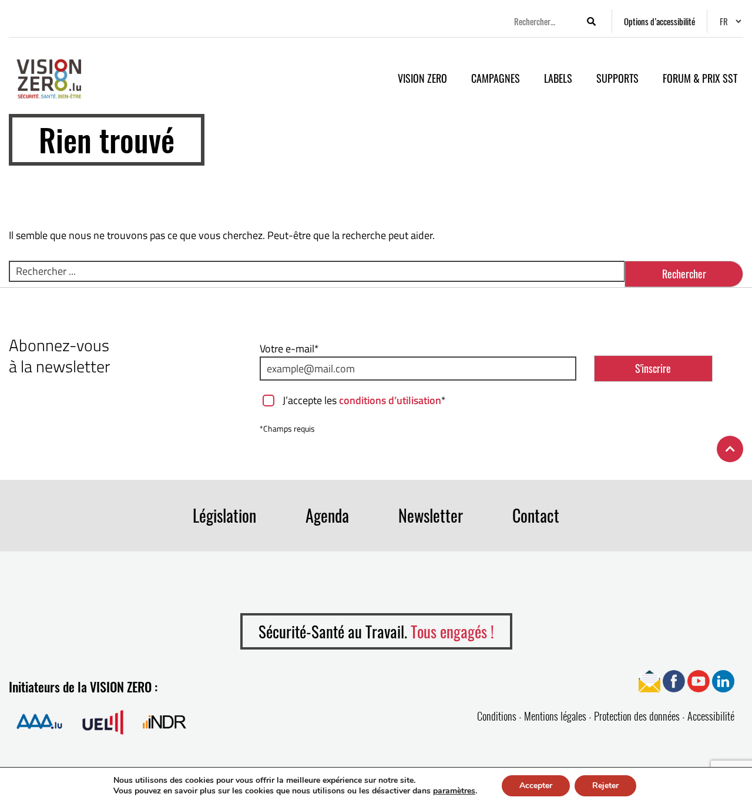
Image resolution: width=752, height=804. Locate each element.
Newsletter (430, 515)
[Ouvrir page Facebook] (674, 680)
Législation (224, 515)
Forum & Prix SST (700, 78)
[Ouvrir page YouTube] (698, 680)
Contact (535, 515)
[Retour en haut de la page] (730, 449)
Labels (558, 78)
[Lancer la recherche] (591, 21)
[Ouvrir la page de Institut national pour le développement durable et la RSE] (164, 721)
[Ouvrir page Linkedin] (723, 680)
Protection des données (637, 716)
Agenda (327, 515)
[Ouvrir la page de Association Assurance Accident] (39, 721)
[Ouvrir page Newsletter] (649, 680)
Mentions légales (555, 716)
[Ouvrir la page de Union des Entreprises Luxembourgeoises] (102, 721)
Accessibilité (710, 716)
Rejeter (605, 785)
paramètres (454, 791)
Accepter (535, 785)
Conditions (496, 716)
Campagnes (495, 78)
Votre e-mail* (289, 348)
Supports (617, 78)
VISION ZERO (422, 78)
